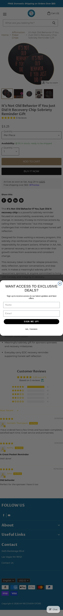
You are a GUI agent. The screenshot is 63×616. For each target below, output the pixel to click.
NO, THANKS (31, 329)
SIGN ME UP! (31, 322)
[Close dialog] (60, 283)
